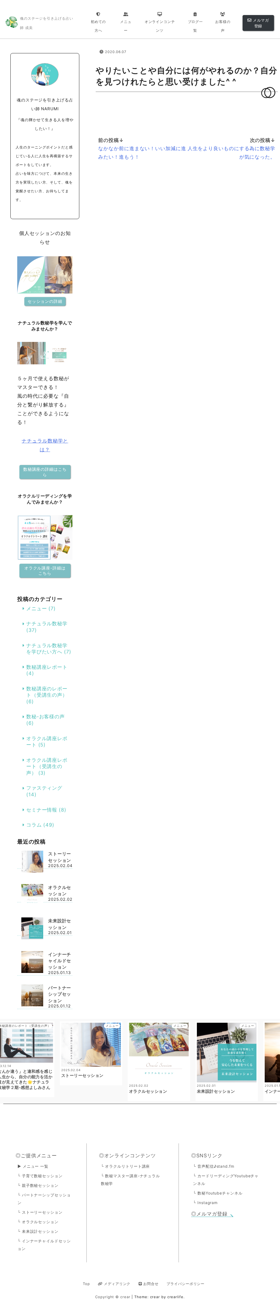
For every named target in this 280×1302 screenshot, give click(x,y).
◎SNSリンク (206, 1155)
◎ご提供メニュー (36, 1155)
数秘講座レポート (47, 667)
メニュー (36, 608)
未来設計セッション (59, 924)
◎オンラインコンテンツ (127, 1155)
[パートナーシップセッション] (32, 996)
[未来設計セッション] (32, 929)
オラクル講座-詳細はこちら (45, 570)
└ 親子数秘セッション (38, 1185)
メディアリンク (116, 1283)
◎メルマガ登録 (209, 1214)
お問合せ (150, 1283)
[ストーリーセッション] (32, 862)
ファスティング (44, 788)
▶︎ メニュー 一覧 (33, 1166)
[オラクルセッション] (32, 895)
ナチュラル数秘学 (47, 623)
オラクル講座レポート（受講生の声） (47, 766)
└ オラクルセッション (38, 1221)
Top (86, 1283)
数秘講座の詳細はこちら (45, 472)
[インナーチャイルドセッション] (32, 962)
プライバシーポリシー (186, 1283)
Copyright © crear (113, 1297)
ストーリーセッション (59, 857)
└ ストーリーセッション (40, 1212)
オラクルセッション (59, 890)
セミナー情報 (41, 810)
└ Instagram (205, 1202)
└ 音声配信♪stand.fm (213, 1166)
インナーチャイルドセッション (59, 961)
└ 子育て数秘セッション (40, 1175)
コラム (34, 825)
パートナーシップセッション (59, 994)
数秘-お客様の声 (45, 716)
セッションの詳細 (45, 301)
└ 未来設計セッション (38, 1231)
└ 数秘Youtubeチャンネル (217, 1193)
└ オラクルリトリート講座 (125, 1166)
